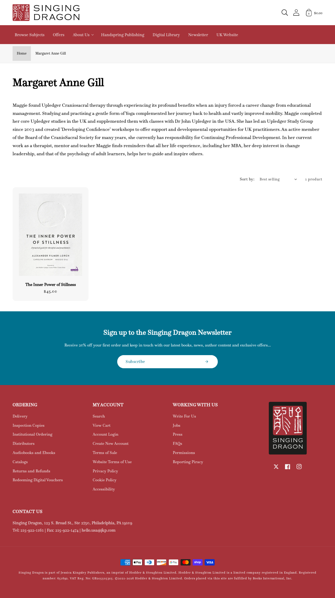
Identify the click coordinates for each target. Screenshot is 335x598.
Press (177, 434)
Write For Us (184, 416)
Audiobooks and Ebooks (34, 452)
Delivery (20, 416)
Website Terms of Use (112, 461)
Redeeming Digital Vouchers (38, 479)
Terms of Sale (105, 452)
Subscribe (135, 361)
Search (99, 416)
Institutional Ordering (32, 434)
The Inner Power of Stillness (50, 284)
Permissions (184, 452)
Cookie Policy (104, 479)
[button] (285, 12)
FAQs (177, 443)
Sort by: (247, 179)
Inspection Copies (28, 425)
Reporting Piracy (188, 461)
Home (22, 53)
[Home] (46, 12)
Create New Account (111, 443)
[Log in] (296, 12)
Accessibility (104, 489)
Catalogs (20, 461)
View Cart (101, 425)
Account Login (105, 434)
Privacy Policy (105, 470)
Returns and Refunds (31, 470)
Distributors (24, 443)
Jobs (176, 425)
